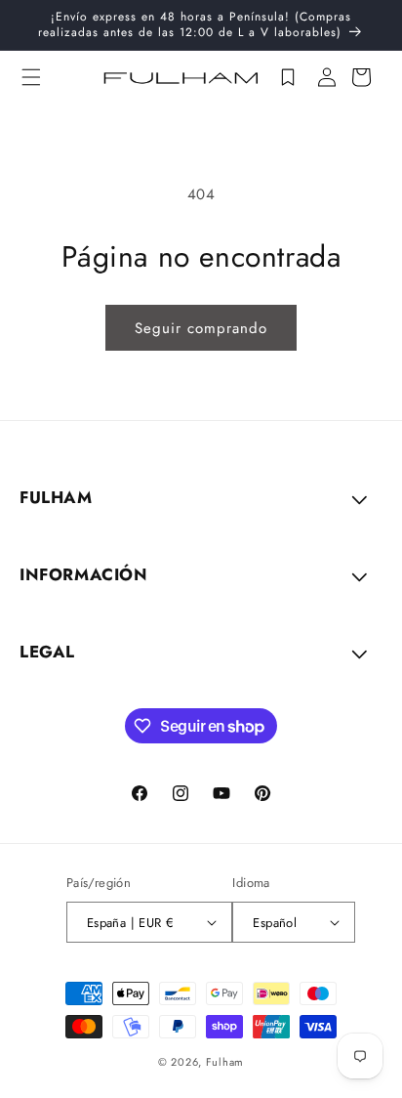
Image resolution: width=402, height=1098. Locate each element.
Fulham (225, 1062)
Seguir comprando (201, 328)
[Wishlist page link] (288, 77)
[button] (31, 77)
